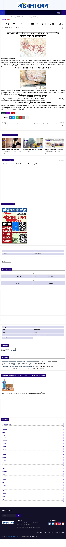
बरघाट (33, 466)
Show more (61, 135)
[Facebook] (10, 117)
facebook (18, 276)
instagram (18, 283)
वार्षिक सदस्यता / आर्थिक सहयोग (40, 335)
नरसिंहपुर (33, 460)
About (35, 251)
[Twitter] (13, 117)
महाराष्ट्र (33, 479)
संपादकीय (33, 493)
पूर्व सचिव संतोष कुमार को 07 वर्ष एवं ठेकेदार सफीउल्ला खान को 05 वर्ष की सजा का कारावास (11, 150)
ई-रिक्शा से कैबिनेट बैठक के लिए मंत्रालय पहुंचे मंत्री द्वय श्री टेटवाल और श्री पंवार (18, 366)
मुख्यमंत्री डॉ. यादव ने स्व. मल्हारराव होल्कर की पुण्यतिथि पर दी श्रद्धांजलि (16, 368)
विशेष (33, 488)
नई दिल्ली (33, 457)
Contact (5, 253)
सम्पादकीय (5, 335)
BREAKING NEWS (33, 424)
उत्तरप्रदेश (33, 438)
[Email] (23, 117)
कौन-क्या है (5, 337)
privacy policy (37, 253)
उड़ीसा (33, 435)
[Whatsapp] (17, 117)
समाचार (6, 17)
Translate (13, 350)
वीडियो (33, 490)
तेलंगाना (33, 454)
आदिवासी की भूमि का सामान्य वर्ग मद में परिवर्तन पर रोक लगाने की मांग (32, 150)
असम (33, 427)
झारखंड (33, 452)
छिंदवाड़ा (33, 446)
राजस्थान (33, 485)
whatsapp (50, 276)
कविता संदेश (33, 440)
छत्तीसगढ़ (33, 443)
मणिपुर (33, 474)
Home (2, 17)
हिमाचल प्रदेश (33, 502)
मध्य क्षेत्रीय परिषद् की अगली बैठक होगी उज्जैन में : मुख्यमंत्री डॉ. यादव (16, 363)
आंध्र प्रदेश (33, 429)
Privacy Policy (54, 532)
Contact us (47, 532)
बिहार (33, 468)
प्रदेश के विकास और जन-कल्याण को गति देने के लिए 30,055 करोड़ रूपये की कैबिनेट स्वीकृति (20, 361)
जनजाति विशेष (37, 329)
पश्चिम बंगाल (33, 463)
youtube (51, 283)
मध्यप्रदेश (3, 19)
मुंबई (33, 482)
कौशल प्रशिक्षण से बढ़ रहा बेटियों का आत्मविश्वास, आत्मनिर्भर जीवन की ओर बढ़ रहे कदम (19, 365)
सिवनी (4, 329)
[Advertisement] (33, 302)
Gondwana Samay (13, 536)
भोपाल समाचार (33, 471)
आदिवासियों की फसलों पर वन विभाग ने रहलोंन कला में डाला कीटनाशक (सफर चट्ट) (54, 150)
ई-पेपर (35, 332)
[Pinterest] (20, 117)
